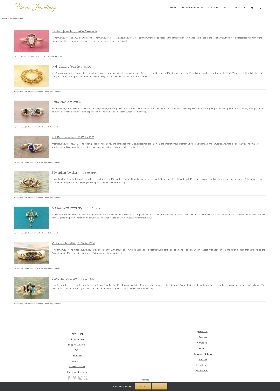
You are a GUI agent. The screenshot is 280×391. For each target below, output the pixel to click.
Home (4, 18)
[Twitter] (86, 378)
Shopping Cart (77, 339)
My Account (77, 333)
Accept (143, 386)
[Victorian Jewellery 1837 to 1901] (31, 253)
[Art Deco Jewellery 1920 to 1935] (31, 147)
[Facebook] (69, 378)
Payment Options (77, 366)
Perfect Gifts (202, 370)
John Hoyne (20, 91)
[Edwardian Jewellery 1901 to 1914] (31, 182)
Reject (160, 386)
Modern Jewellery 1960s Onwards (74, 31)
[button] (260, 7)
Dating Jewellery (55, 56)
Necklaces (202, 331)
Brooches (203, 359)
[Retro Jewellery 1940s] (31, 112)
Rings (202, 348)
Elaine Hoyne (21, 56)
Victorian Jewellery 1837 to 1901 (73, 243)
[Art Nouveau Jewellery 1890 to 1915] (31, 218)
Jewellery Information (77, 372)
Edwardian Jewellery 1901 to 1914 (74, 172)
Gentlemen (203, 365)
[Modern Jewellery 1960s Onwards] (31, 41)
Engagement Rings (203, 353)
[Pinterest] (74, 378)
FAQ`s (77, 350)
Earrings (203, 337)
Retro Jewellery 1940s (66, 102)
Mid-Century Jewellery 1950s (71, 66)
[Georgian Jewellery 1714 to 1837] (31, 288)
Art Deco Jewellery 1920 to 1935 (73, 137)
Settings (128, 386)
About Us (77, 355)
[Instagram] (80, 378)
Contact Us (77, 361)
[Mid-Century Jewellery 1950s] (31, 76)
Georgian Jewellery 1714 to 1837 (73, 278)
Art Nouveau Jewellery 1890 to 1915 (76, 208)
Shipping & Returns (77, 344)
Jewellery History (42, 56)
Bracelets (203, 342)
